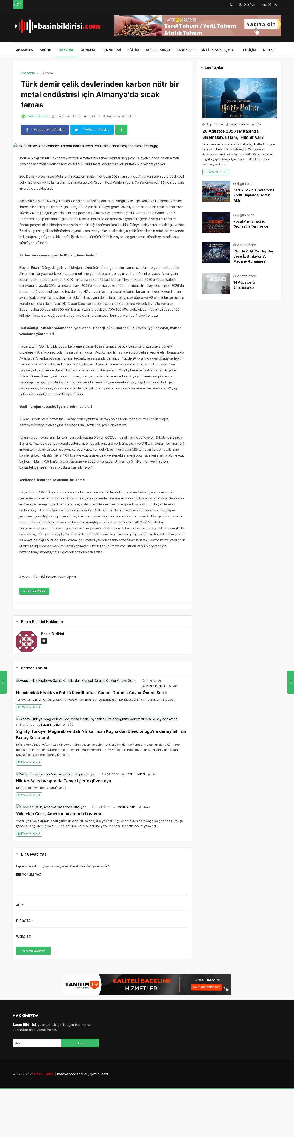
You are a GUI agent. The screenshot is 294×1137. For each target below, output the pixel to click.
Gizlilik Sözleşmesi (218, 50)
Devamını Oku (29, 707)
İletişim (249, 50)
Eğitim (133, 50)
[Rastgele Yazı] (18, 4)
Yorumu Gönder (33, 951)
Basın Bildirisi (38, 116)
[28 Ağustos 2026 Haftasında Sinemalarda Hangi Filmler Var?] (239, 98)
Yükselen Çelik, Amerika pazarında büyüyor (58, 813)
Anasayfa (24, 50)
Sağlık (45, 50)
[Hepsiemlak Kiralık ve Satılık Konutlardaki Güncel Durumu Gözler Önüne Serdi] (76, 680)
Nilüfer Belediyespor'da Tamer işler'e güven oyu (63, 780)
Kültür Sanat (158, 50)
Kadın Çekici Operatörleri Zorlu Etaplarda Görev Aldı (254, 195)
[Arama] (231, 4)
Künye (268, 50)
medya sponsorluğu (72, 1074)
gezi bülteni (99, 1074)
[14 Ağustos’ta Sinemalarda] (216, 283)
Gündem (88, 50)
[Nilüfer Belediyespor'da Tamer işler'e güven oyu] (55, 774)
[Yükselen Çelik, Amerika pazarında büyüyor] (51, 807)
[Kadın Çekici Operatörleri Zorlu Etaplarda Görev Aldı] (216, 191)
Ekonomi (66, 50)
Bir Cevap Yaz (34, 591)
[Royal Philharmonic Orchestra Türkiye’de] (216, 222)
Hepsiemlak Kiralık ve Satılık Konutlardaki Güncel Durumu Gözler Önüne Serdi (91, 692)
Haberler (184, 50)
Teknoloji (111, 50)
